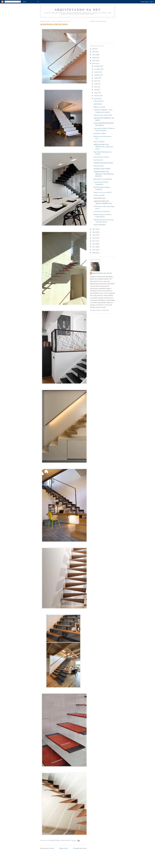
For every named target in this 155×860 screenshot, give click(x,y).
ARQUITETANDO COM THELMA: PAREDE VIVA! (103, 202)
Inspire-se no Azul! (99, 107)
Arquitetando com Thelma (102, 273)
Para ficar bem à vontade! (101, 157)
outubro (96, 72)
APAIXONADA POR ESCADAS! (103, 163)
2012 (94, 244)
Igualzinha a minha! (100, 133)
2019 (94, 60)
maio (96, 87)
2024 (94, 49)
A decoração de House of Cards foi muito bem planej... (104, 129)
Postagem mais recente (47, 848)
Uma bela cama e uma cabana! (103, 115)
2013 (94, 241)
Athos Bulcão (98, 104)
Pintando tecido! (99, 166)
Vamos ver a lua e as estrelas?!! (103, 192)
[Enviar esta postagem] (78, 840)
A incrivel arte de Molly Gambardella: (101, 183)
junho (96, 84)
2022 (94, 52)
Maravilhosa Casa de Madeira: (103, 179)
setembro (97, 75)
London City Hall (99, 195)
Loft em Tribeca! (99, 101)
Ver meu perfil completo (99, 310)
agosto (96, 78)
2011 (94, 247)
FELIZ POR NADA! (100, 198)
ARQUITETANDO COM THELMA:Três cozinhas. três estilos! (103, 146)
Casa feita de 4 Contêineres (102, 211)
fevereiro (97, 95)
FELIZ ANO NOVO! (100, 225)
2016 (94, 232)
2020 (94, 58)
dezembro (97, 66)
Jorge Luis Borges (99, 141)
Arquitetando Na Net (78, 9)
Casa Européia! (98, 160)
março (96, 93)
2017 (94, 229)
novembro (97, 69)
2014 (94, 238)
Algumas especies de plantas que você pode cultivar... (104, 221)
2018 (94, 63)
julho (96, 81)
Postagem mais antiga (80, 848)
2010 (94, 250)
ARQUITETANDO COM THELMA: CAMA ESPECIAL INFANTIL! (104, 174)
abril (95, 90)
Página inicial (63, 848)
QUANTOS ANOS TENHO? (102, 169)
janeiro (96, 98)
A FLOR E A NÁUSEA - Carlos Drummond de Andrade (103, 111)
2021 (94, 55)
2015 (94, 235)
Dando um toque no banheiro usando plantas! (103, 215)
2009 (94, 253)
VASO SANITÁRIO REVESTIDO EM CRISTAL (104, 124)
